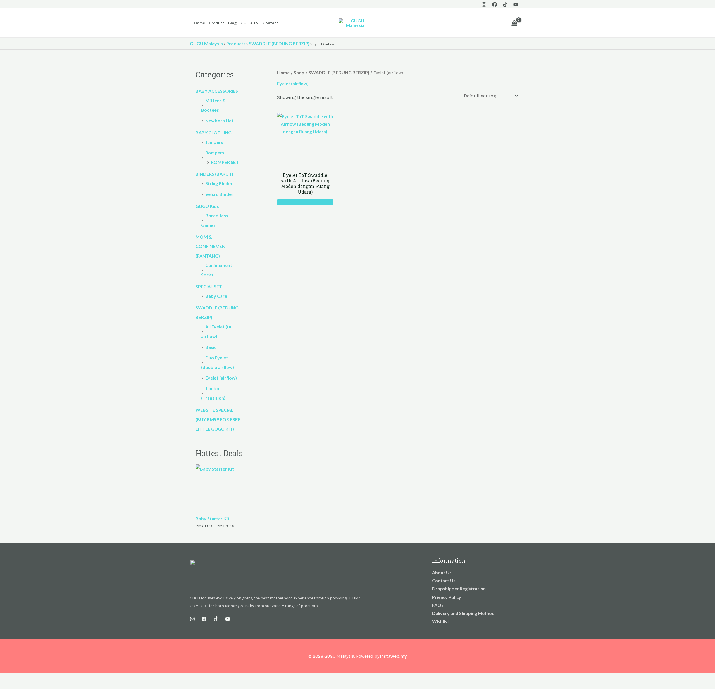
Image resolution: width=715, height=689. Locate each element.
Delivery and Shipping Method (463, 613)
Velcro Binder (219, 194)
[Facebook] (494, 4)
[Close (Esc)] (42, 678)
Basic (210, 347)
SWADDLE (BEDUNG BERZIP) (339, 72)
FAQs (438, 605)
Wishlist (440, 621)
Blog (232, 22)
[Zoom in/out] (5, 678)
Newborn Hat (219, 120)
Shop (299, 72)
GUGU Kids (207, 206)
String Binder (219, 183)
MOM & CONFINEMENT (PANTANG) (212, 246)
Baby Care (216, 296)
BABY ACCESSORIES (217, 91)
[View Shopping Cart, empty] (514, 23)
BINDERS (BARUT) (214, 174)
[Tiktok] (505, 4)
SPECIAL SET (209, 286)
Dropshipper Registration (459, 588)
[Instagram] (484, 4)
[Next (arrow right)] (17, 686)
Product (216, 22)
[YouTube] (515, 4)
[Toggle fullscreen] (17, 678)
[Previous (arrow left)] (5, 686)
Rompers (214, 152)
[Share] (30, 678)
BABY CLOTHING (214, 132)
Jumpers (214, 142)
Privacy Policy (446, 597)
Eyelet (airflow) (221, 377)
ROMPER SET (225, 162)
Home (199, 22)
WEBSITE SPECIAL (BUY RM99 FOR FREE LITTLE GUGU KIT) (218, 419)
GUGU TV (249, 22)
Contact (270, 22)
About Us (442, 572)
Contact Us (444, 580)
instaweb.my (393, 656)
